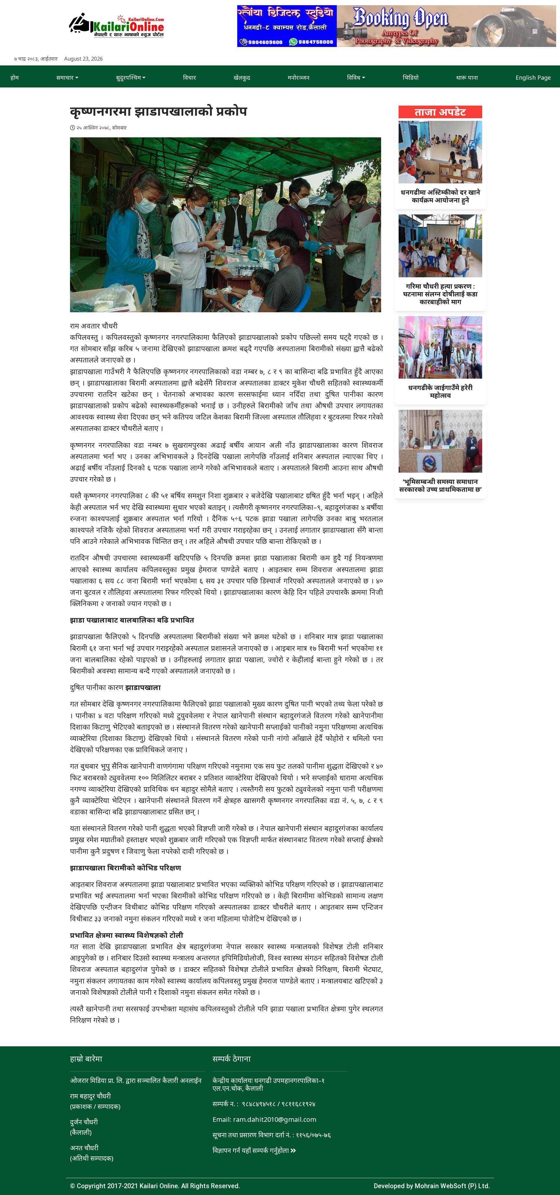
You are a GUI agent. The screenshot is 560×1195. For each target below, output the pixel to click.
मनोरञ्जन (298, 77)
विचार (189, 77)
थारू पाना (467, 77)
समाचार (65, 77)
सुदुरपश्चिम (128, 77)
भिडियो (411, 77)
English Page (533, 77)
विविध (353, 77)
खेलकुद (242, 77)
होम (14, 77)
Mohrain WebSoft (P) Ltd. (452, 1186)
